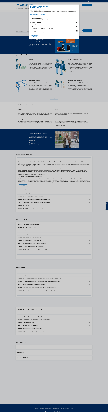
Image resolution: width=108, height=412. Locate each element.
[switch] (77, 22)
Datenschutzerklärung (34, 14)
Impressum (43, 14)
